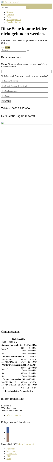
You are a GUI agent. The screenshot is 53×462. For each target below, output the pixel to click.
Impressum (11, 451)
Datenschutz (12, 453)
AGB (9, 456)
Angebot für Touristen (16, 22)
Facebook (11, 449)
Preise (9, 17)
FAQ (9, 458)
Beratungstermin (14, 19)
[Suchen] (28, 50)
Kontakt (10, 12)
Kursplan (10, 14)
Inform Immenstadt (25, 444)
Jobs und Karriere (14, 415)
